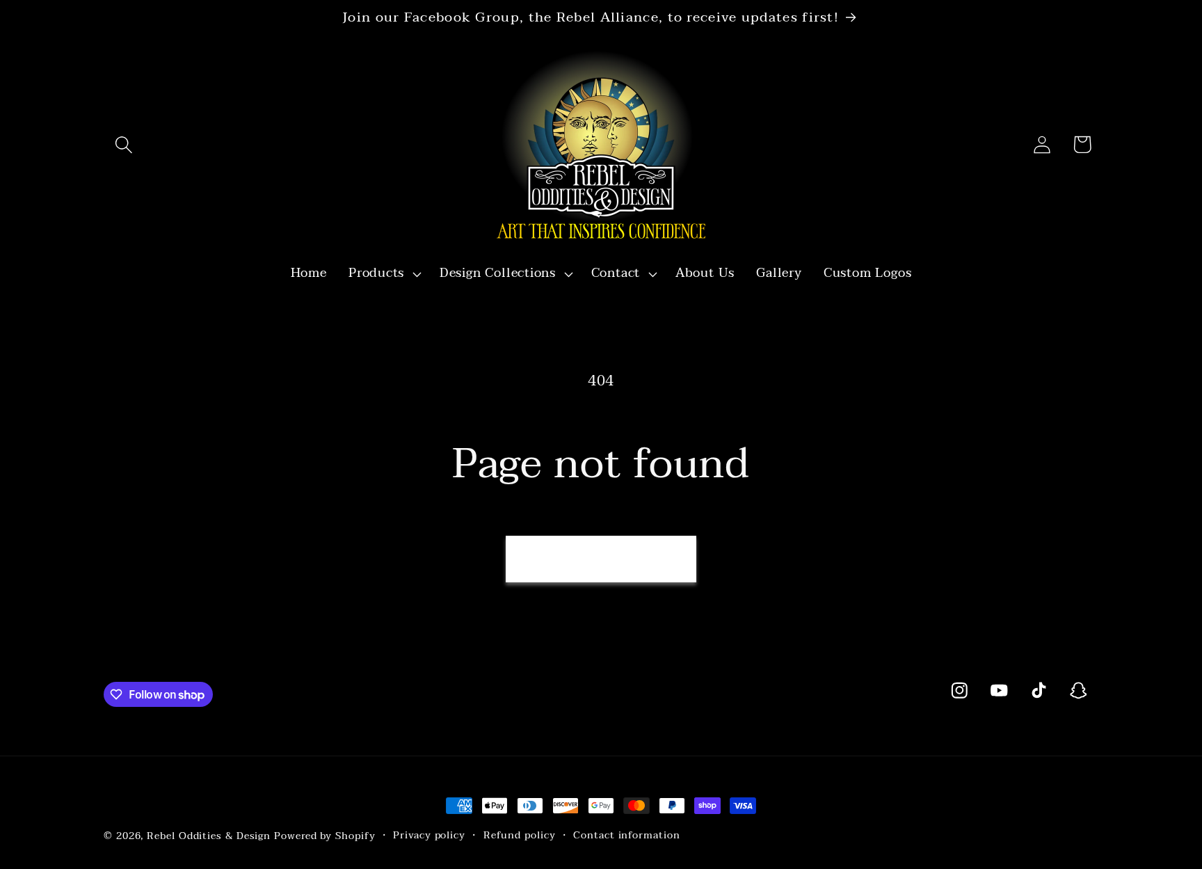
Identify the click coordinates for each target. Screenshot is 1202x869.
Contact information (626, 835)
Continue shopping (600, 558)
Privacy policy (429, 835)
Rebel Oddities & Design (209, 836)
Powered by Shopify (324, 836)
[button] (123, 144)
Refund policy (519, 835)
